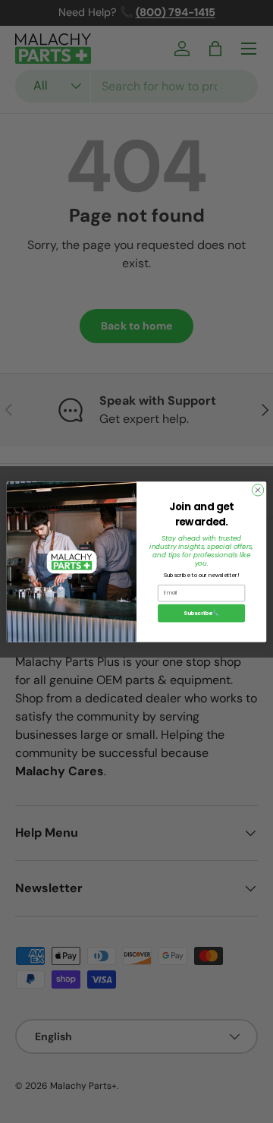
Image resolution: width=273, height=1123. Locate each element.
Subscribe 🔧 (201, 613)
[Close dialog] (257, 489)
